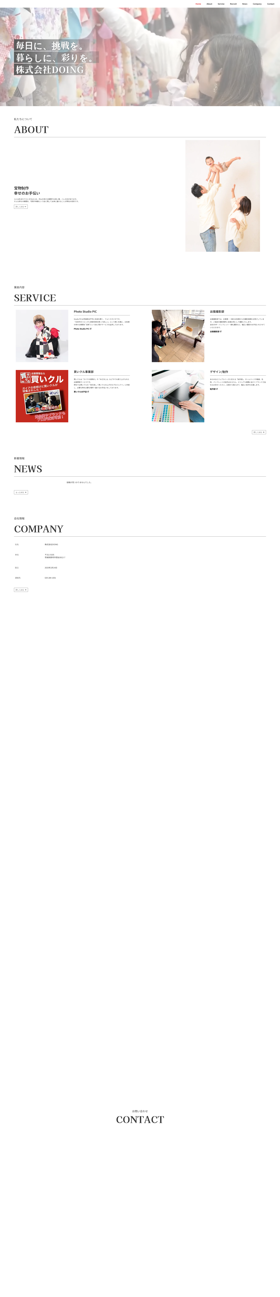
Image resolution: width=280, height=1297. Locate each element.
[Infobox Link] (140, 1117)
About (209, 3)
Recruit (233, 3)
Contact (270, 3)
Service (221, 3)
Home (198, 3)
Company (257, 3)
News (244, 3)
